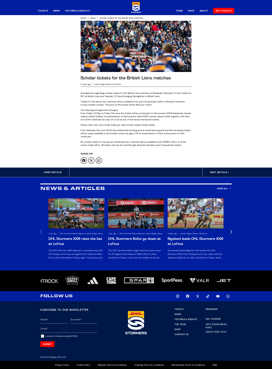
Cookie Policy (83, 364)
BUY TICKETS (224, 10)
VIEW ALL (222, 188)
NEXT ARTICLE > (219, 172)
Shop (191, 10)
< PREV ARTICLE (52, 172)
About (204, 10)
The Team (180, 324)
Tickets (43, 10)
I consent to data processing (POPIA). (61, 336)
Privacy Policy (62, 364)
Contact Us (182, 334)
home (83, 18)
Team (179, 10)
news (93, 18)
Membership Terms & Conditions (188, 364)
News (56, 10)
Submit (47, 344)
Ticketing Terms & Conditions (149, 364)
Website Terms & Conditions (112, 364)
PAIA (214, 364)
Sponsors (212, 309)
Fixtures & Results (77, 10)
